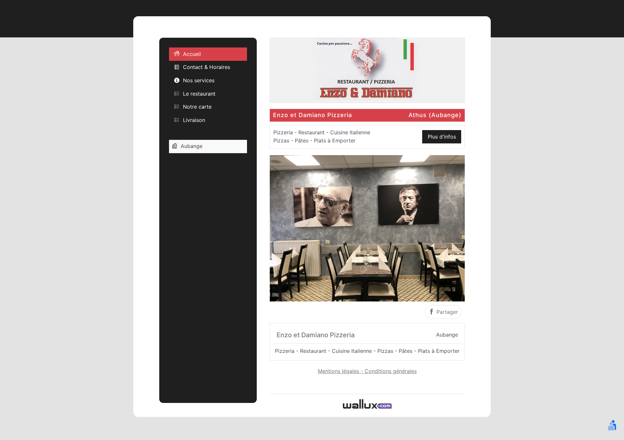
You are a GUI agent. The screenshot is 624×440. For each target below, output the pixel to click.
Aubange (191, 146)
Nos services (198, 80)
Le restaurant (199, 93)
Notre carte (197, 106)
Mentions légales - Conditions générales (367, 371)
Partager (446, 312)
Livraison (194, 119)
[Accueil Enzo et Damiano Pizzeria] (367, 69)
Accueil (192, 54)
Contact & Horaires (206, 67)
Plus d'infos (442, 136)
